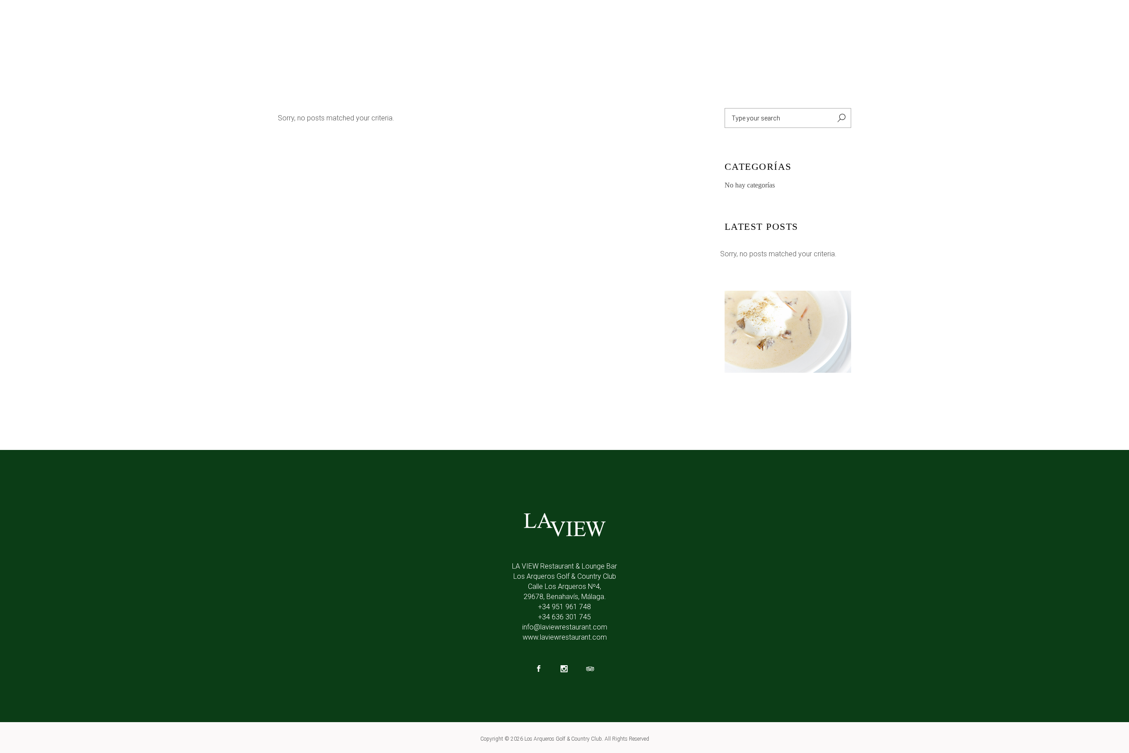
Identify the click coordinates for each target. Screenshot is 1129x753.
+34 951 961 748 (564, 607)
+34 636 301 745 (564, 617)
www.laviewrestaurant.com (565, 637)
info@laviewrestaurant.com (564, 627)
